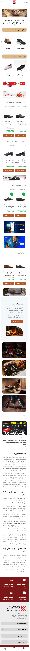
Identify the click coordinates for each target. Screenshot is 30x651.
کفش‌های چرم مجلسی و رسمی (17, 523)
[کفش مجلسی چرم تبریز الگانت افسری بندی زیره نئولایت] (8, 265)
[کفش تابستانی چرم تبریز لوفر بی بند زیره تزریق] (20, 197)
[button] (27, 42)
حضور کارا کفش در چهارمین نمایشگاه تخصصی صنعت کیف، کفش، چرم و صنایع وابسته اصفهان (14, 442)
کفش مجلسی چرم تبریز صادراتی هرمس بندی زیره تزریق (21, 123)
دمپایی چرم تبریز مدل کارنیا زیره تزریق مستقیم (8, 206)
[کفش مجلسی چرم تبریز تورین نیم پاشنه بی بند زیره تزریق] (8, 114)
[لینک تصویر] (14, 84)
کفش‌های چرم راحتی (11, 521)
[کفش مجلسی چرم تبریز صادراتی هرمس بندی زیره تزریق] (20, 114)
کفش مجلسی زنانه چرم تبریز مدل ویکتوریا (20, 161)
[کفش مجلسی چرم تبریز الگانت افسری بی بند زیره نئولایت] (20, 265)
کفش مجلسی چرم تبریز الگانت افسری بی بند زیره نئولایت (20, 273)
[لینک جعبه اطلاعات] (20, 41)
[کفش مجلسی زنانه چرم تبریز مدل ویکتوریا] (20, 153)
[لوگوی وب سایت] (14, 2)
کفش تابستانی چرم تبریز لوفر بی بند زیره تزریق (21, 206)
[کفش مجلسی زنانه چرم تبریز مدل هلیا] (8, 153)
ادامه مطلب (23, 447)
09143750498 (20, 618)
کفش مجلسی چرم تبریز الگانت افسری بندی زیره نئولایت (9, 273)
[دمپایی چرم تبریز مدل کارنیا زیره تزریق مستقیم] (8, 197)
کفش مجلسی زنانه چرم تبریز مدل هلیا (9, 161)
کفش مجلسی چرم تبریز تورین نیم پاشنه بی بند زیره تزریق (8, 123)
